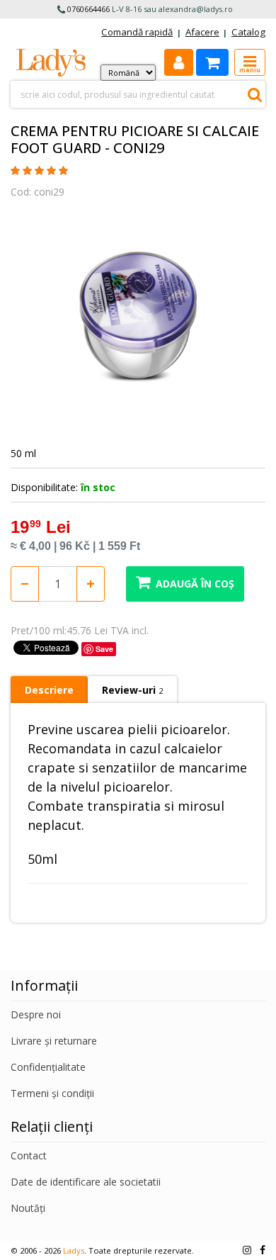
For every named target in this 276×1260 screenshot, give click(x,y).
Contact (29, 1155)
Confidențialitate (48, 1067)
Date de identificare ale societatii (86, 1181)
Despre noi (36, 1014)
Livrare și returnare (54, 1040)
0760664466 (88, 9)
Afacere (202, 32)
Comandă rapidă (137, 32)
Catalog (248, 32)
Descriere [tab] (49, 690)
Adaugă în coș (195, 583)
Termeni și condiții (52, 1093)
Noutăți (28, 1208)
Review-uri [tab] (132, 690)
